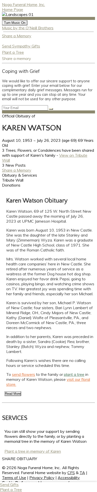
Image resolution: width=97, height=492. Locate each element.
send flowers (23, 374)
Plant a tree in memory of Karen (32, 451)
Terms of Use (14, 477)
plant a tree (74, 374)
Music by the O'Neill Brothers (27, 27)
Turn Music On (14, 23)
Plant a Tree (13, 52)
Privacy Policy (41, 477)
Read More (13, 393)
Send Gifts (9, 484)
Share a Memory (16, 35)
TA (82, 472)
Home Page (12, 9)
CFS (71, 472)
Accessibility (69, 477)
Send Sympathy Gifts (21, 46)
